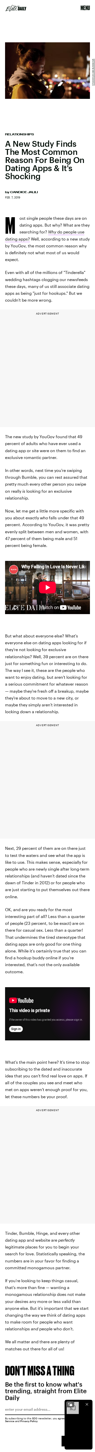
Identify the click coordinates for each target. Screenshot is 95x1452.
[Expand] (70, 1404)
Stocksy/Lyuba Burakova (93, 72)
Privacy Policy (29, 1421)
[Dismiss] (87, 1404)
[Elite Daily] (16, 8)
